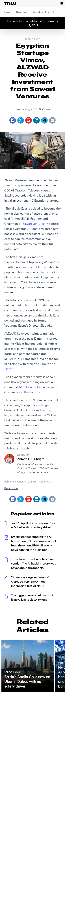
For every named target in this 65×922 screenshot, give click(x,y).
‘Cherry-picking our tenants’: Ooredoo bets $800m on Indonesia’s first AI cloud (30, 581)
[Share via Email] (52, 499)
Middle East (32, 39)
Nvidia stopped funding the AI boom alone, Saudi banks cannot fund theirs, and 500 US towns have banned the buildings (33, 543)
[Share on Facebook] (12, 499)
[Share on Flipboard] (28, 499)
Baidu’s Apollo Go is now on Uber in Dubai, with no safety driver (32, 525)
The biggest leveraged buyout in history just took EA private (33, 597)
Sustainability (40, 12)
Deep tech (22, 12)
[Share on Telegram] (44, 499)
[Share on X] (20, 499)
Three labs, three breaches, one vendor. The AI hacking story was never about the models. (33, 563)
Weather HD (31, 267)
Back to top (11, 488)
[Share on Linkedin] (36, 499)
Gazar (9, 368)
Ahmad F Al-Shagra (30, 458)
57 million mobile (30, 387)
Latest (8, 12)
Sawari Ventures (34, 223)
